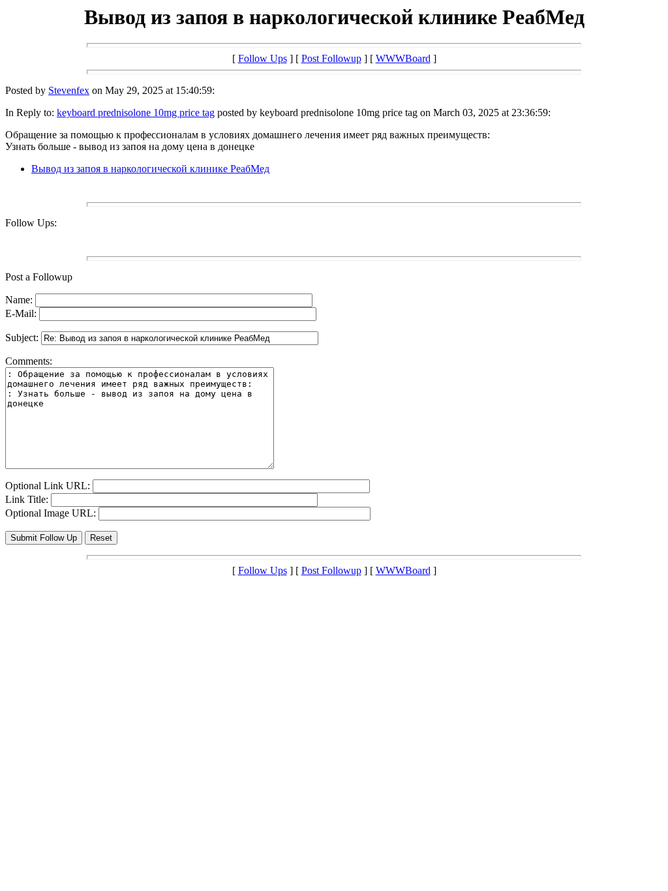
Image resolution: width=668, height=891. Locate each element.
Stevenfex (68, 90)
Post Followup (331, 58)
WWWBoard (403, 58)
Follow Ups (262, 58)
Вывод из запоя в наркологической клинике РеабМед (150, 168)
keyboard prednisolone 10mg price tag (136, 112)
